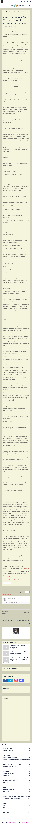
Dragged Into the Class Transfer (16, 764)
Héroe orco (16, 775)
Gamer (16, 768)
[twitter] (25, 1)
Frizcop (5, 26)
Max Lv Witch (16, 791)
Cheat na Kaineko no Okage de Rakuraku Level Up (16, 759)
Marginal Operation (16, 789)
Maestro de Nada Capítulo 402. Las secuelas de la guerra (19, 652)
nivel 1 (16, 810)
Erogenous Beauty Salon (16, 766)
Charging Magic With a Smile (16, 757)
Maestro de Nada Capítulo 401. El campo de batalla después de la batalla (19, 659)
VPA (16, 805)
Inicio (16, 819)
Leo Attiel (16, 782)
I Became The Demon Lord (16, 778)
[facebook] (22, 1)
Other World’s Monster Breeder (16, 798)
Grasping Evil (16, 771)
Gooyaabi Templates (25, 822)
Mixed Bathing (16, 794)
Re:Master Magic (16, 800)
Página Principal (6, 11)
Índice (15, 579)
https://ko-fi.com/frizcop (10, 577)
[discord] (30, 1)
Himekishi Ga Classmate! (16, 773)
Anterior (11, 579)
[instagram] (27, 1)
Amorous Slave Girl (16, 750)
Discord (27, 568)
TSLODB (16, 803)
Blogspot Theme (10, 822)
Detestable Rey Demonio (16, 762)
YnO (16, 807)
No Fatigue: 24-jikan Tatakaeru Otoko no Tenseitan (16, 796)
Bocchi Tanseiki (16, 755)
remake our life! (16, 812)
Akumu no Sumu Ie (16, 748)
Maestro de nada (14, 11)
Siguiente (20, 579)
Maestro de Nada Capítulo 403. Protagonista (18, 646)
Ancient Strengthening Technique (16, 752)
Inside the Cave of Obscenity (16, 780)
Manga (16, 787)
